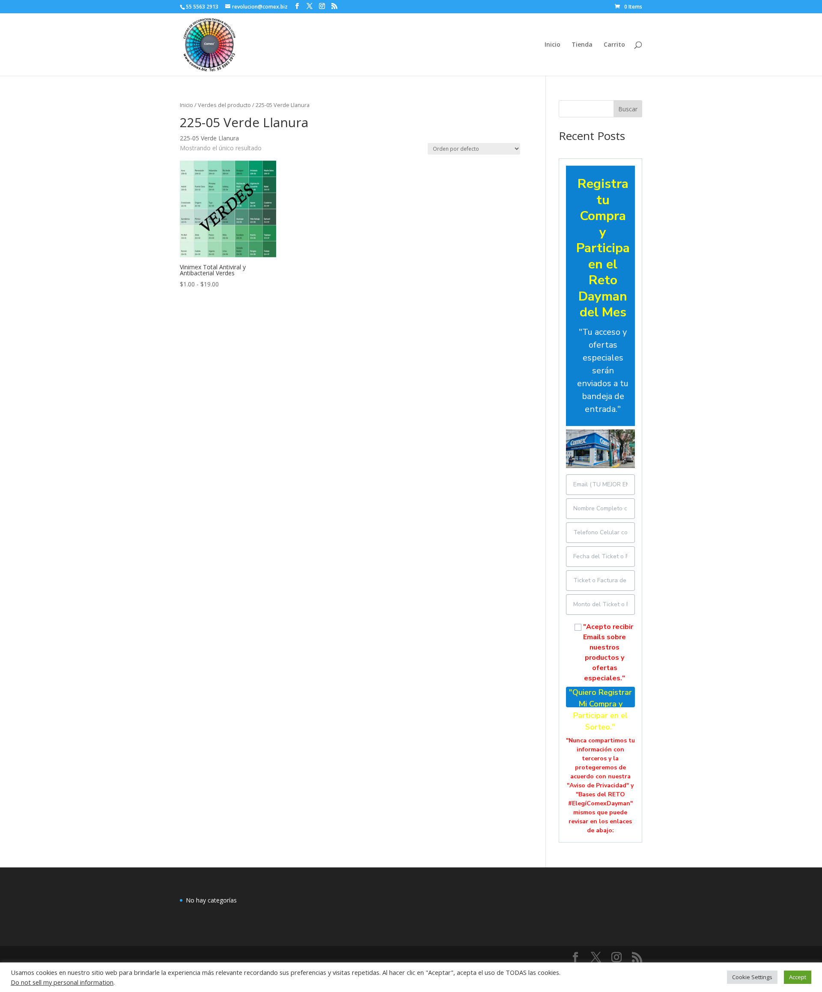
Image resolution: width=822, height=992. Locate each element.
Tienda (582, 45)
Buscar (627, 109)
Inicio (552, 45)
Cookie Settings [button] (752, 977)
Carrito (614, 45)
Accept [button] (797, 977)
